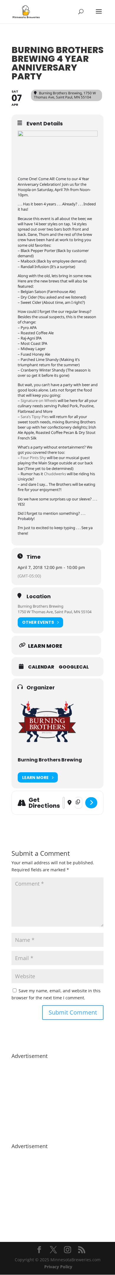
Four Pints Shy (33, 457)
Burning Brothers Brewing (40, 606)
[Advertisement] (58, 1098)
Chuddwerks (55, 473)
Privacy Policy (58, 1266)
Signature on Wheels (39, 400)
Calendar (41, 667)
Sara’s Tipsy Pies (35, 416)
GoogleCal (74, 667)
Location (39, 596)
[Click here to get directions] (91, 802)
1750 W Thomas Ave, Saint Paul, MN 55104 (54, 611)
